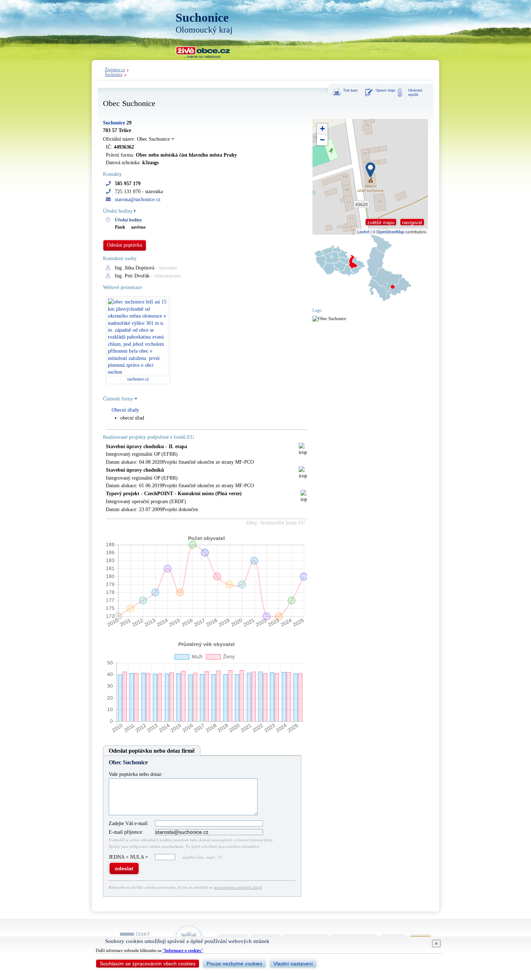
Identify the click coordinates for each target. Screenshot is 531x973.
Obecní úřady (125, 410)
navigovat (412, 222)
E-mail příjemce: (126, 832)
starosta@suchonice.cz (137, 199)
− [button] (322, 139)
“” (183, 950)
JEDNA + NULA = (129, 857)
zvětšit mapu (380, 222)
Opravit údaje (385, 90)
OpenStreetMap (390, 231)
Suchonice (113, 74)
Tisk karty (350, 90)
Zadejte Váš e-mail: (129, 823)
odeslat (124, 868)
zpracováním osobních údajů (237, 887)
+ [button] (322, 128)
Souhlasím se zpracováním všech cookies (147, 963)
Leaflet (363, 231)
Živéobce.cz (115, 70)
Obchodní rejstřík (415, 92)
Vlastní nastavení (293, 963)
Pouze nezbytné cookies (234, 963)
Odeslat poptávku (124, 245)
